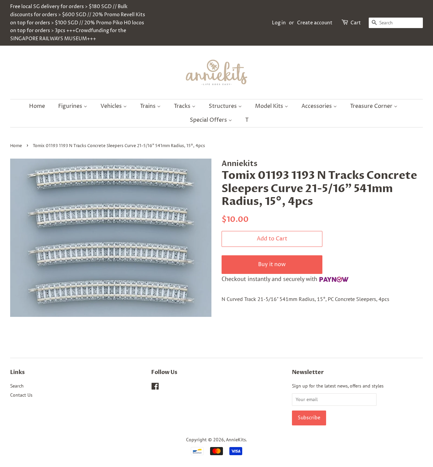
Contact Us (21, 395)
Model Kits (269, 106)
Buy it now (272, 264)
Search (17, 386)
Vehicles (111, 106)
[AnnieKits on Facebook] (155, 387)
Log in (279, 23)
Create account (315, 23)
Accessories (317, 106)
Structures (223, 106)
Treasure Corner (372, 106)
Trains (148, 106)
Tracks (183, 106)
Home (37, 106)
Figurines (71, 106)
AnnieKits (236, 440)
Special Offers (209, 120)
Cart (355, 23)
